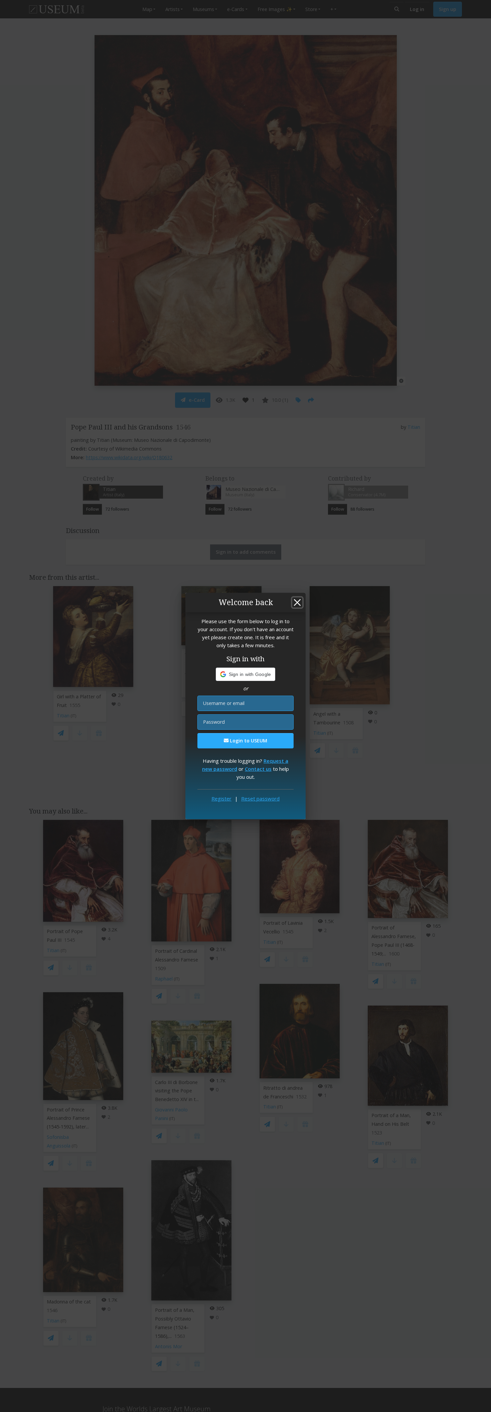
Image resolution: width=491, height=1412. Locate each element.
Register (221, 798)
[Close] (297, 602)
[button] (246, 674)
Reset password (260, 798)
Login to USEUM (247, 740)
